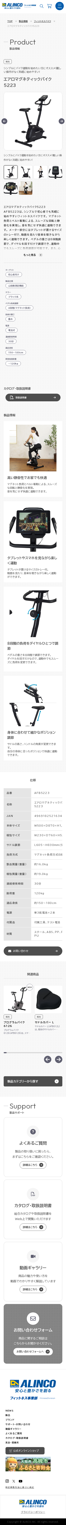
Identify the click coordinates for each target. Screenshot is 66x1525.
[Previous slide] (47, 1059)
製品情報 (23, 21)
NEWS (10, 1410)
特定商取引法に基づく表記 (20, 1487)
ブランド (10, 1420)
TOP (10, 21)
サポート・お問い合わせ (18, 1424)
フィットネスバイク (42, 21)
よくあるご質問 (14, 1433)
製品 (8, 1415)
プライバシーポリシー (33, 1512)
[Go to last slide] (4, 121)
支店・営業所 (12, 1442)
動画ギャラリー (13, 1429)
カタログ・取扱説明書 (17, 1438)
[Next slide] (61, 121)
